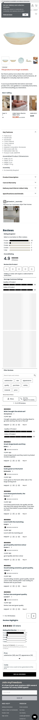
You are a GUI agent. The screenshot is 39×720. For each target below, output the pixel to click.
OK (25, 15)
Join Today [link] (13, 667)
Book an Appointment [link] (17, 675)
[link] (19, 222)
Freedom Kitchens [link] (15, 672)
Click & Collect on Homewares (10, 642)
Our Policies (23, 659)
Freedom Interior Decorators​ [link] (18, 680)
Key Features (8, 132)
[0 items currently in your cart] (36, 5)
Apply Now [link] (13, 699)
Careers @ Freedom (25, 648)
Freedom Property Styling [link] (17, 703)
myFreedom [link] (13, 664)
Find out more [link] (7, 15)
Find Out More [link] (14, 707)
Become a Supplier (24, 656)
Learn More (11, 214)
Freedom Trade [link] (14, 695)
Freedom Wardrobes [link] (16, 688)
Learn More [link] (13, 683)
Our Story (22, 642)
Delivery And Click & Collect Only (15, 188)
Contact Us (22, 651)
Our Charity (22, 645)
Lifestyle (4, 67)
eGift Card (22, 654)
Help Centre (5, 648)
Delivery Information (7, 639)
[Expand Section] (19, 591)
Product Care (5, 645)
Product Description (10, 177)
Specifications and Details (13, 194)
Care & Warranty (9, 183)
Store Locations (24, 639)
